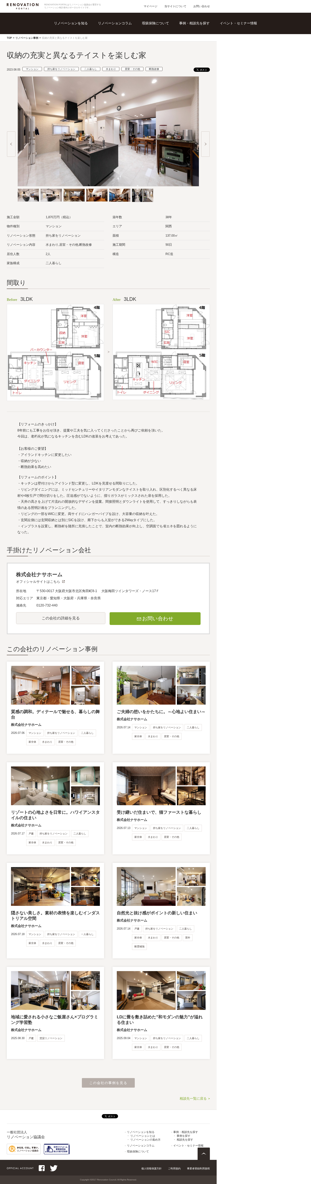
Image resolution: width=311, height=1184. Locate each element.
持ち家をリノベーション (61, 69)
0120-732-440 (47, 605)
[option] (108, 131)
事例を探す (198, 29)
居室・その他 (132, 69)
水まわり (111, 69)
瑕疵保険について (155, 23)
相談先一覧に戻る (193, 1098)
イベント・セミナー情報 (238, 23)
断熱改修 (154, 69)
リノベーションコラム (115, 23)
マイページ (150, 6)
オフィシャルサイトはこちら (38, 581)
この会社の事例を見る (108, 1083)
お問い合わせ (201, 6)
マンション (32, 69)
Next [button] (205, 144)
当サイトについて (175, 6)
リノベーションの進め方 (83, 38)
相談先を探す (200, 38)
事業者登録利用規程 (198, 1168)
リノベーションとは (80, 29)
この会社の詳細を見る (61, 618)
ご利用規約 (174, 1168)
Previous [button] (11, 144)
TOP (9, 37)
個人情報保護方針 (151, 1168)
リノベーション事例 (26, 37)
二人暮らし (90, 69)
